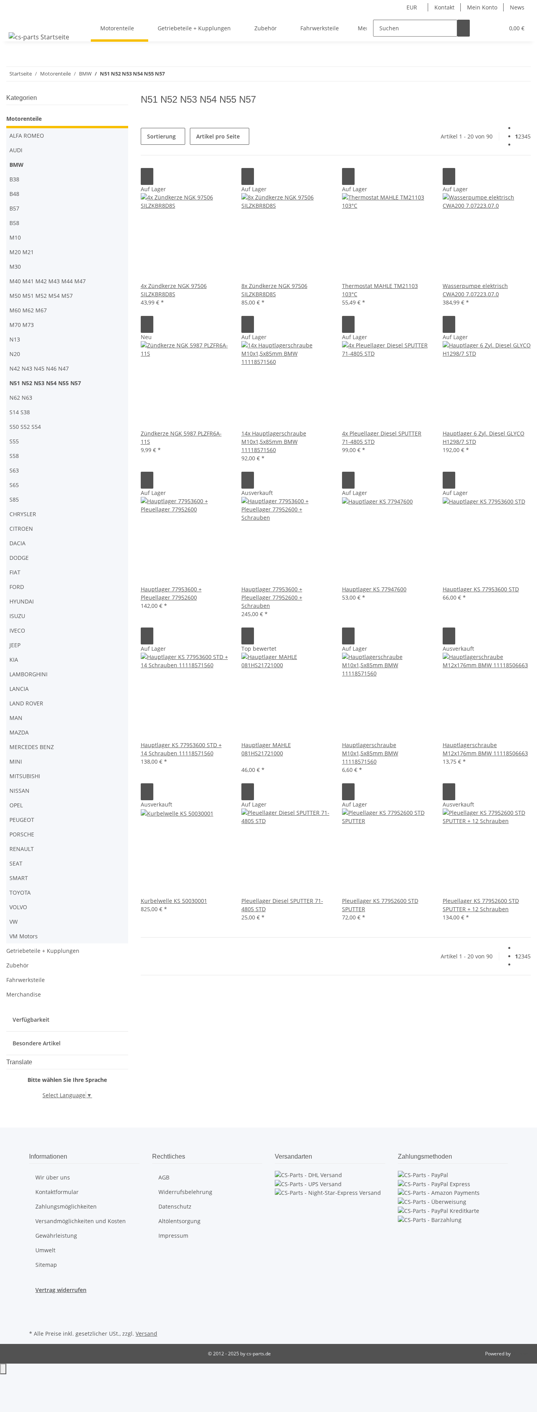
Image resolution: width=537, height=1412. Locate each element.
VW (13, 921)
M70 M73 (21, 325)
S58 (14, 456)
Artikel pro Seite (218, 136)
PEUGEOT (21, 819)
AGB (163, 1177)
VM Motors (23, 936)
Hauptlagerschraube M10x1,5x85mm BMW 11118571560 (370, 753)
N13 (14, 339)
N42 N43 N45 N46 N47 (39, 368)
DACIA (17, 543)
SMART (18, 878)
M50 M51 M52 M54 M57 (41, 295)
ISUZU (17, 616)
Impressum (173, 1235)
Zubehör (17, 965)
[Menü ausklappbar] (16, 21)
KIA (13, 659)
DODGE (19, 557)
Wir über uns (52, 1177)
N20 (14, 354)
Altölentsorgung (179, 1221)
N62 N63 (20, 397)
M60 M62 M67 (28, 310)
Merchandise (23, 994)
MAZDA (19, 732)
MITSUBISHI (24, 776)
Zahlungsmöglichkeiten (66, 1206)
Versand (146, 1333)
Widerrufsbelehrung (185, 1192)
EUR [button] (412, 7)
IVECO (17, 630)
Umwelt (45, 1250)
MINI (15, 761)
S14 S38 (19, 412)
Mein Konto (482, 7)
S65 (14, 485)
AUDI (15, 150)
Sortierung (161, 136)
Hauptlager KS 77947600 (374, 589)
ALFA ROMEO (26, 135)
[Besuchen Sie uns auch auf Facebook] (35, 1309)
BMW (16, 164)
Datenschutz (174, 1206)
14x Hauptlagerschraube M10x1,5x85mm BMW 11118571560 (273, 442)
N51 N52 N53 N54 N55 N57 (45, 383)
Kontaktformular (57, 1192)
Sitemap (46, 1264)
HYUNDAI (21, 601)
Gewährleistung (56, 1235)
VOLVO (18, 907)
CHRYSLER (22, 514)
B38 (14, 179)
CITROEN (21, 528)
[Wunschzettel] (495, 28)
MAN (15, 718)
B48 (14, 193)
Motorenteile (24, 118)
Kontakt (444, 7)
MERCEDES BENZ (31, 747)
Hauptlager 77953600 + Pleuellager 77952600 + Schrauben (271, 597)
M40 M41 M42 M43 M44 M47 (47, 281)
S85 (14, 499)
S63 (14, 470)
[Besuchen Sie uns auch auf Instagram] (35, 1318)
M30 (15, 266)
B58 (14, 223)
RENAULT (21, 849)
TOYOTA (20, 892)
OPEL (16, 805)
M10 (15, 237)
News (517, 7)
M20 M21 (21, 252)
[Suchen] (463, 28)
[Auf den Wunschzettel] (147, 176)
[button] (482, 28)
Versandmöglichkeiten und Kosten (80, 1221)
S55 (14, 441)
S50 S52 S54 (25, 426)
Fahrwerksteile (25, 980)
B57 (14, 208)
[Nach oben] (3, 1369)
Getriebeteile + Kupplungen (42, 950)
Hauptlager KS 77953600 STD (481, 589)
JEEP (14, 645)
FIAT (14, 572)
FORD (16, 587)
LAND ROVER (26, 703)
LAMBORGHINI (28, 674)
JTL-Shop (521, 1353)
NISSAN (19, 790)
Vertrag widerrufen (60, 1290)
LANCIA (19, 688)
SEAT (15, 863)
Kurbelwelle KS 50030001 (174, 900)
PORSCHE (21, 834)
